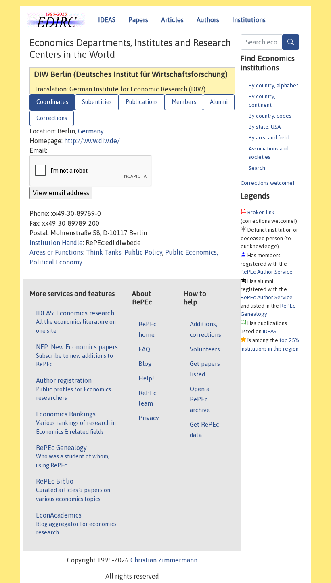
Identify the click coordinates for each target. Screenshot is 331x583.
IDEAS (106, 19)
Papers (138, 19)
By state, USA (265, 126)
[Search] (290, 42)
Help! (146, 378)
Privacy (148, 417)
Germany (91, 131)
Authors (208, 19)
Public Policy (143, 252)
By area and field (269, 137)
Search (257, 168)
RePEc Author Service (267, 271)
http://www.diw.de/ (92, 140)
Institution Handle (56, 242)
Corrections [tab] (51, 118)
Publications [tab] (142, 102)
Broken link (260, 212)
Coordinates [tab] (52, 102)
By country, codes (270, 115)
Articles (172, 19)
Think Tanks (104, 252)
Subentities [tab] (97, 102)
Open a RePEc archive (200, 399)
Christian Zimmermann (163, 560)
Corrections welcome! (267, 183)
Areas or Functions (56, 252)
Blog (145, 363)
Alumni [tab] (219, 102)
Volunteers (205, 349)
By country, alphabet (273, 85)
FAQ (144, 349)
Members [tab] (184, 102)
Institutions (249, 19)
